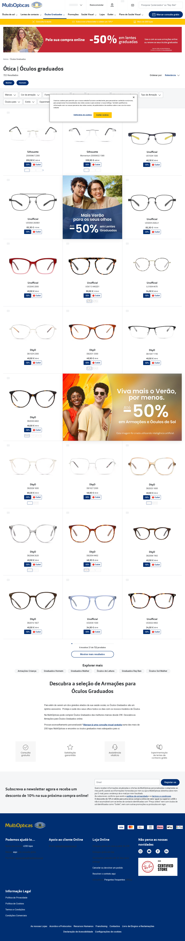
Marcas (8, 95)
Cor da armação (28, 95)
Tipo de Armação (149, 95)
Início (5, 59)
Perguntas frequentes (114, 879)
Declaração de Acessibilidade (78, 931)
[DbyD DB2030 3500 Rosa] (33, 435)
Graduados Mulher (80, 671)
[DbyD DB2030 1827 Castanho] (38, 435)
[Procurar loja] (112, 5)
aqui (15, 852)
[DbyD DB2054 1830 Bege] (92, 570)
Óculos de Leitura (105, 671)
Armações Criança (27, 671)
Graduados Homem (53, 671)
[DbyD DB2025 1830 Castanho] (149, 503)
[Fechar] (134, 97)
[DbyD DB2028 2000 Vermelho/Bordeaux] (36, 503)
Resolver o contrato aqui (104, 873)
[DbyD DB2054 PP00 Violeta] (98, 570)
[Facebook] (158, 851)
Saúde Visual (87, 14)
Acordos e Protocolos (60, 926)
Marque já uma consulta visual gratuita (102, 724)
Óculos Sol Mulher (158, 671)
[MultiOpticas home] (25, 825)
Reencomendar (97, 5)
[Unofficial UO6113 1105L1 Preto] (95, 301)
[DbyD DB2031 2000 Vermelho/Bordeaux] (95, 368)
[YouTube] (149, 851)
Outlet (110, 14)
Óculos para (10, 102)
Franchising (101, 926)
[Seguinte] (42, 170)
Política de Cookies (14, 903)
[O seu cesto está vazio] (132, 5)
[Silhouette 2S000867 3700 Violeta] (33, 170)
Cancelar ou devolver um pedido (107, 867)
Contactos (115, 926)
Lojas (102, 14)
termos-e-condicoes (161, 796)
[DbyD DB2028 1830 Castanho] (30, 503)
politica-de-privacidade (137, 796)
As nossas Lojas (39, 926)
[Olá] (75, 5)
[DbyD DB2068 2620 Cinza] (30, 570)
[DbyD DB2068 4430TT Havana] (36, 570)
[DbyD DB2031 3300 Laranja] (89, 368)
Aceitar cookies (102, 115)
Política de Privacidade (16, 897)
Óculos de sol (8, 14)
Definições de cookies (83, 115)
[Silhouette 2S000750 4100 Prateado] (98, 170)
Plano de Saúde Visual (130, 14)
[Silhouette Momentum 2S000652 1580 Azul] (86, 170)
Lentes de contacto (30, 14)
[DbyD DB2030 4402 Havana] (27, 435)
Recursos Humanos (83, 926)
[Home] (22, 5)
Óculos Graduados (53, 14)
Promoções (73, 14)
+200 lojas (28, 846)
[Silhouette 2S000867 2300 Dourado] (27, 170)
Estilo (28, 102)
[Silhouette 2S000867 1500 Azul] (38, 170)
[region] (93, 108)
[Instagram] (140, 851)
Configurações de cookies (108, 931)
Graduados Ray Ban (131, 671)
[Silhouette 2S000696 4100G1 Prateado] (92, 170)
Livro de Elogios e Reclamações (138, 926)
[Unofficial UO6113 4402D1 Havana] (89, 301)
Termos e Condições (15, 909)
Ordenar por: (156, 75)
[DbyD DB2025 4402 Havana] (155, 503)
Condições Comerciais (16, 915)
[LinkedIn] (166, 851)
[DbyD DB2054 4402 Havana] (86, 570)
